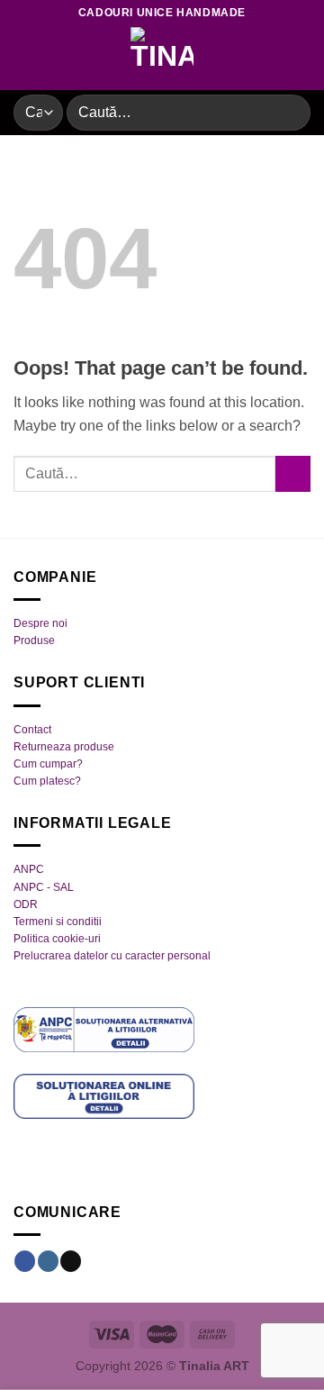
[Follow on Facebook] (24, 1261)
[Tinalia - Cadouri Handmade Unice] (162, 58)
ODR (26, 904)
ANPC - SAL (44, 887)
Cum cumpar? (48, 764)
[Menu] (24, 58)
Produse (34, 640)
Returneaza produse (64, 746)
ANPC (29, 869)
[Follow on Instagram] (48, 1261)
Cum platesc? (47, 781)
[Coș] (301, 58)
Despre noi (41, 623)
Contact (32, 729)
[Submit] (289, 112)
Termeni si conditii (58, 921)
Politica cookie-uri (57, 938)
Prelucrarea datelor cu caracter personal (112, 955)
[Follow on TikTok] (70, 1261)
